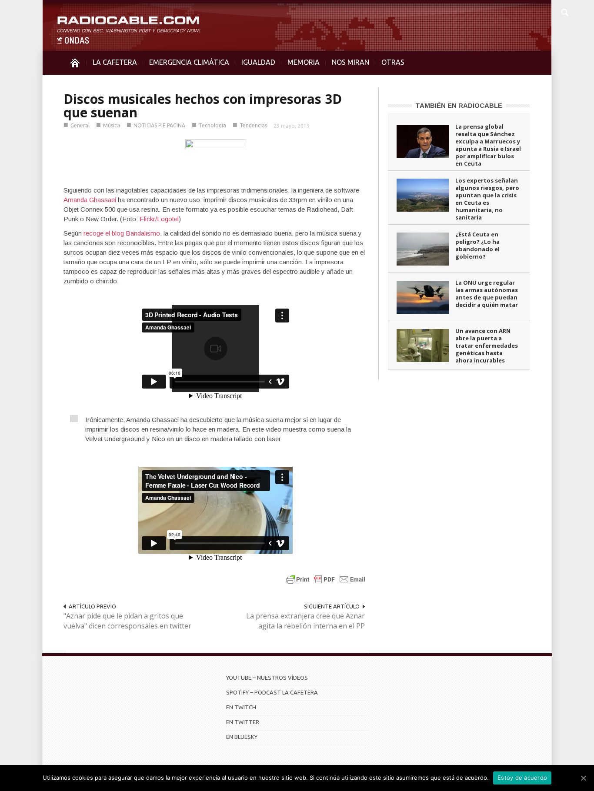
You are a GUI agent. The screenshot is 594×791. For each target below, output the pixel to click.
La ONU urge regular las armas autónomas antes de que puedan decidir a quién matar (486, 294)
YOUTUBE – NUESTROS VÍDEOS (267, 678)
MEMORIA (303, 62)
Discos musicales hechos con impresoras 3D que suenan (202, 105)
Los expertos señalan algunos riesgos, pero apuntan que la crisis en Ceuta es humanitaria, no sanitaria (487, 198)
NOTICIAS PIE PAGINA (159, 125)
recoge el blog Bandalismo (121, 233)
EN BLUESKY (241, 737)
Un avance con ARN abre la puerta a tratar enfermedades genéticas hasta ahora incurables (486, 345)
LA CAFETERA (115, 62)
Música (111, 125)
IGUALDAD (258, 62)
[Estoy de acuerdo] (583, 778)
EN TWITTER (242, 722)
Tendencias (253, 125)
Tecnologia (212, 125)
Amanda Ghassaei (89, 199)
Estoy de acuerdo (522, 777)
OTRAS (392, 62)
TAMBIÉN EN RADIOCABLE (458, 105)
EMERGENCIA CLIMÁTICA (189, 62)
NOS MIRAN (350, 62)
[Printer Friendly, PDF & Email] (326, 579)
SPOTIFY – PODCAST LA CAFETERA (272, 692)
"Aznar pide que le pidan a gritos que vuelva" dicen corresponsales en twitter (127, 621)
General (80, 125)
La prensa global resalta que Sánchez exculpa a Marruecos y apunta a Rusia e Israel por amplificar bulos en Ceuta (488, 145)
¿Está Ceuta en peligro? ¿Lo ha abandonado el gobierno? (477, 245)
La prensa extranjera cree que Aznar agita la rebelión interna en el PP (305, 621)
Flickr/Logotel (159, 219)
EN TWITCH (241, 707)
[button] (564, 11)
